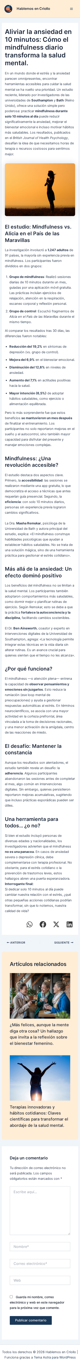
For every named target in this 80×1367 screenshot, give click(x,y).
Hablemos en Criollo (33, 8)
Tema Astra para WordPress (55, 1357)
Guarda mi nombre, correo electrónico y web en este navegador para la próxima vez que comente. (37, 1302)
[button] (29, 924)
